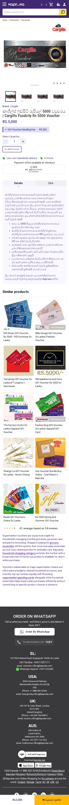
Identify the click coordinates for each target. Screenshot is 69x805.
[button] (54, 83)
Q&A (50, 183)
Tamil (38, 782)
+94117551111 (41, 662)
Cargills (14, 106)
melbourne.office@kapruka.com (37, 743)
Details (18, 183)
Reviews (20, 774)
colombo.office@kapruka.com (37, 666)
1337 (48, 642)
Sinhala (30, 782)
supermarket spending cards (18, 577)
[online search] (62, 12)
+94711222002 (46, 669)
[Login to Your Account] (64, 6)
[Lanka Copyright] (4, 778)
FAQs (60, 774)
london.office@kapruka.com (37, 718)
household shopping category (19, 553)
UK (47, 782)
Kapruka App (39, 760)
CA (57, 782)
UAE (52, 782)
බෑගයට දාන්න (53, 799)
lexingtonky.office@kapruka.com (37, 694)
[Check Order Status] (58, 5)
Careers (51, 774)
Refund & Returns (36, 774)
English (21, 782)
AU (43, 782)
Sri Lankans (48, 778)
